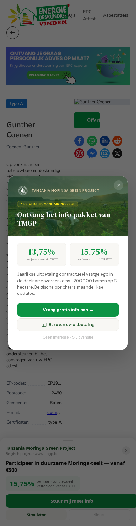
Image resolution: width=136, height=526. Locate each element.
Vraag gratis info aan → (68, 309)
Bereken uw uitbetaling (72, 324)
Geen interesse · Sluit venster (68, 337)
